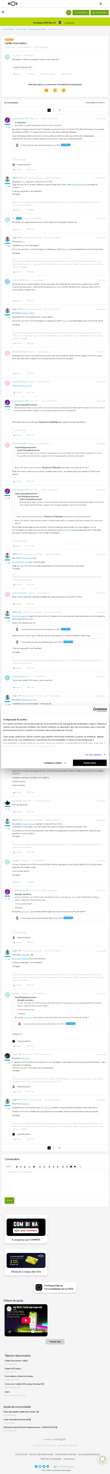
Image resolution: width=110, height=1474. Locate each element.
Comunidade (7, 29)
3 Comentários (9, 1415)
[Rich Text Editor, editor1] (55, 1182)
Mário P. (15, 178)
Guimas (15, 801)
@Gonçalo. (25, 912)
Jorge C (15, 1054)
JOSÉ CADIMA (18, 280)
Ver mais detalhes (93, 755)
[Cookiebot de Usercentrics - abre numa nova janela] (95, 710)
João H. (15, 238)
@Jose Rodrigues (79, 185)
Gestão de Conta (12, 1380)
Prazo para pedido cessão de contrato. (19, 1412)
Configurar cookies (53, 763)
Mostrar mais (55, 1342)
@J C (23, 182)
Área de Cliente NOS (37, 29)
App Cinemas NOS (13, 1387)
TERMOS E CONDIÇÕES (50, 1459)
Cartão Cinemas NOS (22, 67)
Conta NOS (20, 29)
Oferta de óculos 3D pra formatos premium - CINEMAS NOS (29, 1427)
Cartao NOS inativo (13, 1368)
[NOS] (12, 3)
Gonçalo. (16, 861)
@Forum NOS (26, 386)
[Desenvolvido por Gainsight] (55, 1440)
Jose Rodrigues (18, 119)
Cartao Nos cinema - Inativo (16, 1361)
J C (13, 56)
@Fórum (65, 249)
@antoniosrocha (28, 824)
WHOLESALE (69, 1459)
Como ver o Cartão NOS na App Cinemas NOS (24, 1384)
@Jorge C (47, 1108)
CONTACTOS (21, 1455)
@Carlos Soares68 (28, 558)
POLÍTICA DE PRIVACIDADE (41, 1455)
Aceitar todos (89, 763)
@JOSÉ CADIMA (28, 313)
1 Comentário (9, 1423)
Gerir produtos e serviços (15, 1395)
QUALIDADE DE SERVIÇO (89, 1455)
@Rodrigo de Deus (28, 700)
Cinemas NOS (11, 1364)
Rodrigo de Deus (19, 676)
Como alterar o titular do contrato (19, 1376)
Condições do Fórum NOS (44, 1446)
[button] (3, 13)
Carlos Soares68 (19, 352)
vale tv (7, 1392)
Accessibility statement (67, 1446)
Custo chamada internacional (15, 1420)
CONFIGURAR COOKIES (65, 1455)
